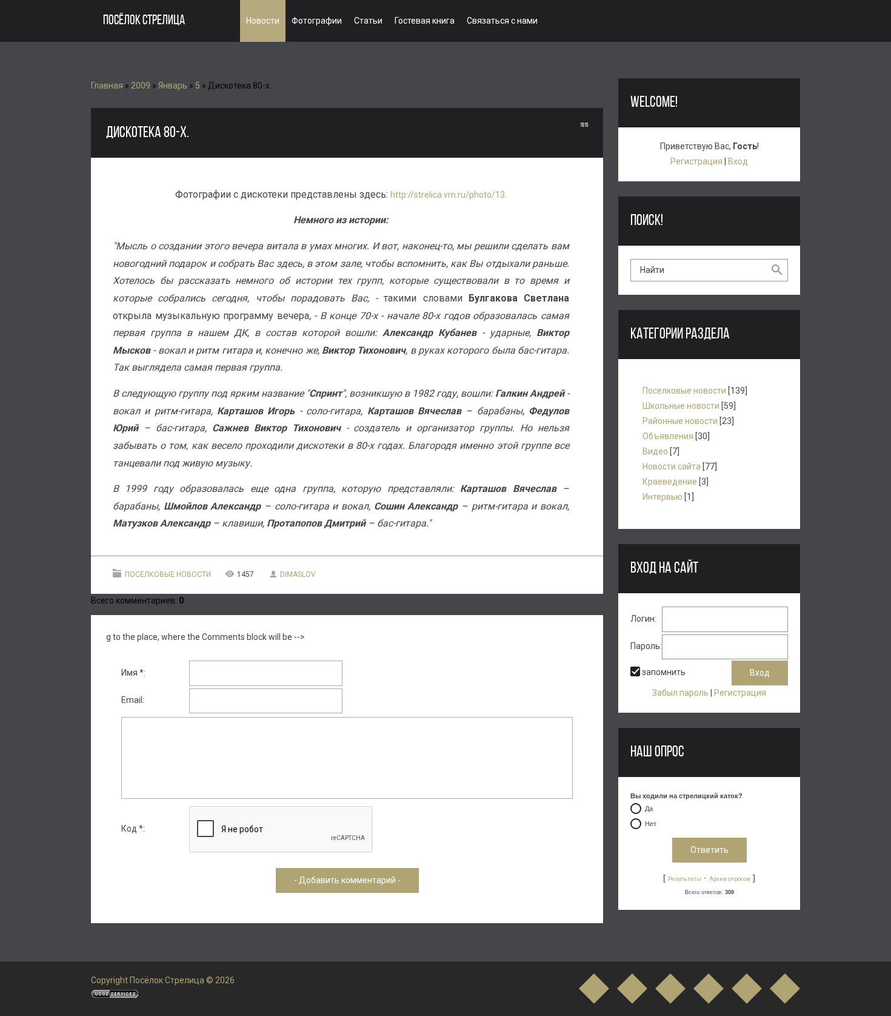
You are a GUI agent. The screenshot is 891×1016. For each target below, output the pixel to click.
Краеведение (669, 481)
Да (649, 808)
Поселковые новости (168, 574)
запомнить (664, 672)
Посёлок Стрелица (144, 21)
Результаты (684, 878)
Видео (655, 451)
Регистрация (696, 161)
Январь (172, 85)
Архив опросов (729, 878)
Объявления (667, 436)
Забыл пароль (680, 693)
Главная (107, 85)
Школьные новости (680, 406)
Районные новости (680, 421)
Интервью (662, 497)
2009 (140, 85)
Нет (650, 823)
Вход (738, 161)
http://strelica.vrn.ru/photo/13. (448, 195)
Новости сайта (671, 466)
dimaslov (298, 574)
